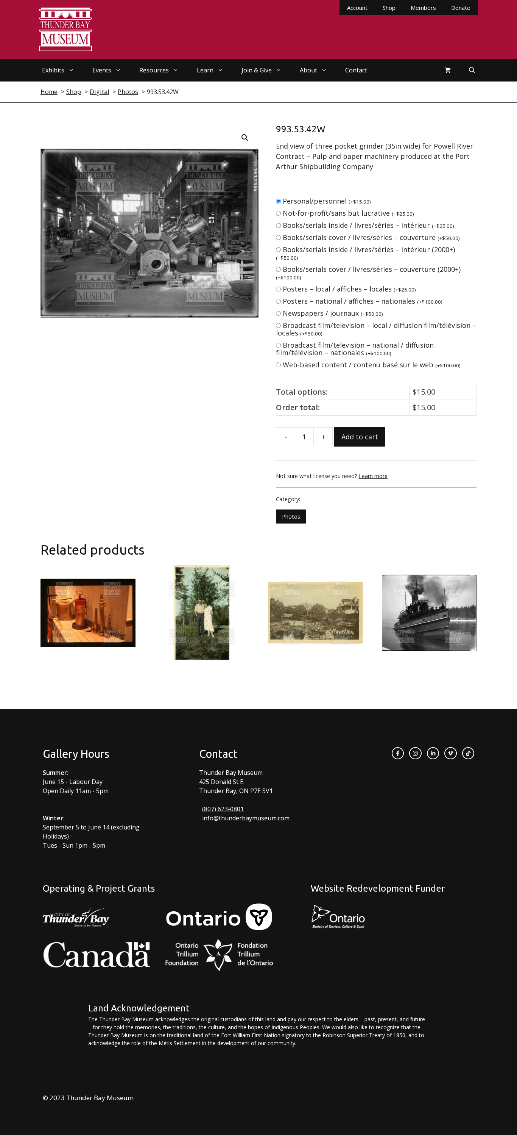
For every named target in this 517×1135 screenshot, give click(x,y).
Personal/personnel (327, 200)
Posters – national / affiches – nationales (362, 301)
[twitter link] (450, 753)
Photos (291, 516)
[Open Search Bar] (472, 70)
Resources (154, 70)
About (308, 70)
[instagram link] (415, 753)
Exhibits (53, 70)
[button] (245, 137)
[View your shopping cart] (448, 70)
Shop (389, 7)
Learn (205, 70)
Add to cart (359, 436)
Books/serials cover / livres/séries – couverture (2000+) (368, 273)
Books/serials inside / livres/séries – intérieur (368, 225)
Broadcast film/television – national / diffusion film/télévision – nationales (355, 348)
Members (423, 7)
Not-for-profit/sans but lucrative (348, 213)
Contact (356, 70)
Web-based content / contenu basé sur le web (372, 364)
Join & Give (256, 70)
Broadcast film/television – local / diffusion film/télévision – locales (376, 329)
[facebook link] (398, 753)
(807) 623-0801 (223, 809)
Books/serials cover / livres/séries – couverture (371, 237)
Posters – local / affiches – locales (349, 288)
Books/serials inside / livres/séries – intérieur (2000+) (365, 253)
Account (357, 7)
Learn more (373, 476)
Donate (460, 7)
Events (101, 70)
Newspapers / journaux (333, 313)
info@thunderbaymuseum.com (246, 818)
